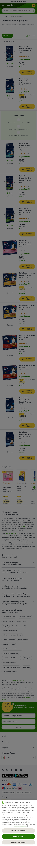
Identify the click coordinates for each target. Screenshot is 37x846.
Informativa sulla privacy (20, 826)
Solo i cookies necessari (18, 842)
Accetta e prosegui (18, 836)
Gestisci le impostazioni (18, 831)
